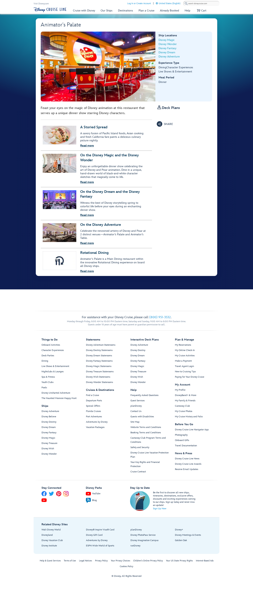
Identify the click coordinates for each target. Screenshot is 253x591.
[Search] (186, 3)
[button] (201, 10)
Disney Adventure (169, 56)
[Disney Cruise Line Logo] (50, 10)
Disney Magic (167, 40)
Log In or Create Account (139, 3)
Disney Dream (167, 52)
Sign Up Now (159, 508)
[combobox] (201, 3)
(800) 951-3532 (160, 317)
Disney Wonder (168, 44)
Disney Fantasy (167, 48)
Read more (87, 145)
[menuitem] (157, 3)
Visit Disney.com (41, 3)
